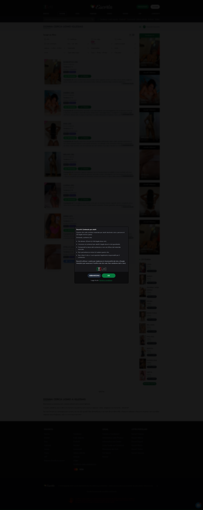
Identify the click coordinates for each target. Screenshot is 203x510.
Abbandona (94, 276)
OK (109, 276)
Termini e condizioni (105, 280)
